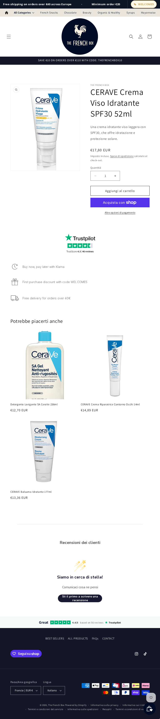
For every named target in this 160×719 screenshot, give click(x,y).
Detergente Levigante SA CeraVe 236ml (34, 404)
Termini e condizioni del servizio (45, 709)
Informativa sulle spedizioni (83, 709)
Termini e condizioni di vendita (133, 709)
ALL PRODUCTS (78, 638)
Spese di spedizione (122, 156)
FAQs (95, 638)
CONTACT (108, 638)
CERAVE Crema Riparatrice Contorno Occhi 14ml (110, 404)
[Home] (6, 13)
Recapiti (107, 709)
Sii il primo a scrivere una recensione (80, 598)
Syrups (130, 12)
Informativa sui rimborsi (136, 705)
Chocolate (70, 12)
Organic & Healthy (109, 12)
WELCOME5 (146, 4)
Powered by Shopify (76, 705)
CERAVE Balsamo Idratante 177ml (31, 492)
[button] (8, 36)
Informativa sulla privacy (105, 705)
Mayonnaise (148, 12)
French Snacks (49, 12)
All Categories (22, 12)
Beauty (87, 12)
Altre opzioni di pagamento (120, 212)
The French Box (56, 705)
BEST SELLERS (54, 638)
